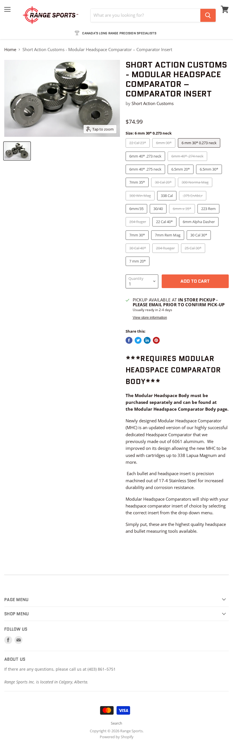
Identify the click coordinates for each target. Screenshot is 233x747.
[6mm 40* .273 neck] (146, 162)
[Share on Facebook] (129, 340)
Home (10, 49)
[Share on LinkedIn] (147, 340)
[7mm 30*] (138, 241)
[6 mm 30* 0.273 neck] (200, 149)
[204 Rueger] (166, 254)
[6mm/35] (137, 214)
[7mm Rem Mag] (168, 241)
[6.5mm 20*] (181, 175)
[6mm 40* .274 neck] (188, 162)
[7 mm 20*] (138, 267)
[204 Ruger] (138, 227)
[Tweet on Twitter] (138, 340)
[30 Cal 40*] (138, 254)
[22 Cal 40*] (165, 227)
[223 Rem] (209, 214)
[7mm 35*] (138, 188)
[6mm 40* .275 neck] (146, 175)
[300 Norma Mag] (196, 188)
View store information (150, 318)
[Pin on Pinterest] (156, 340)
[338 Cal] (167, 201)
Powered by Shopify (117, 736)
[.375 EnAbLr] (193, 201)
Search (116, 723)
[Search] (208, 15)
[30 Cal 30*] (199, 241)
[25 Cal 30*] (194, 254)
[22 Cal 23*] (138, 149)
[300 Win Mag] (141, 201)
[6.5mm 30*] (209, 175)
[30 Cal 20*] (164, 188)
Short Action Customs (153, 103)
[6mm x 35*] (182, 214)
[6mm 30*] (164, 149)
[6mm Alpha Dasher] (199, 227)
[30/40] (159, 214)
